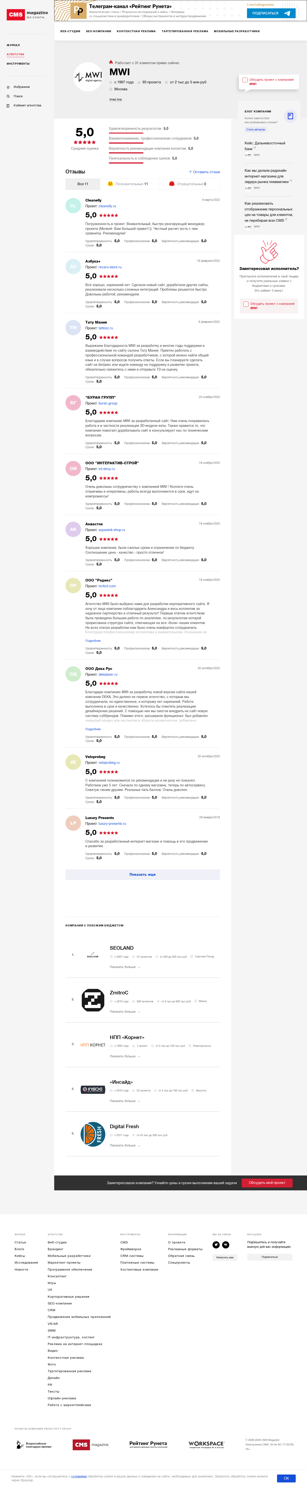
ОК (286, 1478)
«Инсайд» (121, 1082)
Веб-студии (57, 1242)
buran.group (108, 403)
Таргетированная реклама (69, 1371)
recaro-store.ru (110, 267)
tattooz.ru (106, 328)
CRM (51, 1310)
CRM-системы (131, 1256)
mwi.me (115, 99)
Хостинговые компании (139, 1269)
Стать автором (256, 129)
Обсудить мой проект (267, 1183)
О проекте (176, 1242)
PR (50, 1385)
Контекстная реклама (66, 1357)
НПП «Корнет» (127, 1037)
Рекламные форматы (185, 1249)
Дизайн (54, 1378)
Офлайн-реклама (62, 1398)
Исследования (26, 1262)
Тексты (53, 1391)
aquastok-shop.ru (112, 530)
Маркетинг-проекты (64, 1262)
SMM (52, 1330)
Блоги (19, 1249)
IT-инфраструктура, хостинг (71, 1337)
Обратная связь (181, 1256)
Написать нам (225, 1257)
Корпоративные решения (68, 1296)
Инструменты (18, 63)
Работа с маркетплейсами (69, 1405)
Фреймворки (130, 1249)
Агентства (15, 54)
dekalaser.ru (108, 674)
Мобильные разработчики (69, 1256)
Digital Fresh (124, 1126)
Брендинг (55, 1249)
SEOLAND (122, 948)
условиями (79, 1476)
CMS (124, 1242)
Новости (21, 1269)
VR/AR (53, 1324)
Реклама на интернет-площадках (75, 1344)
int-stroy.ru (107, 469)
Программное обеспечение (70, 1269)
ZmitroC (119, 993)
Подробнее (92, 641)
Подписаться (270, 1257)
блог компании (258, 111)
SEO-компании (60, 1303)
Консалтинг (57, 1276)
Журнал (13, 45)
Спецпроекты (179, 1262)
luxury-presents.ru (112, 824)
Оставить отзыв (206, 172)
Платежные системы (137, 1262)
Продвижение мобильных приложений (79, 1317)
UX (50, 1289)
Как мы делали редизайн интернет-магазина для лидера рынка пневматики (267, 176)
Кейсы (20, 1256)
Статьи (20, 1242)
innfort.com (107, 586)
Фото (52, 1364)
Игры (52, 1283)
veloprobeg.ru (109, 763)
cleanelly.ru (107, 206)
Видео (53, 1350)
